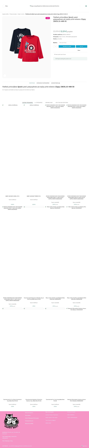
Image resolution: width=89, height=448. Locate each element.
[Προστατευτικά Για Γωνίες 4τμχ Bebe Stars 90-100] (55, 353)
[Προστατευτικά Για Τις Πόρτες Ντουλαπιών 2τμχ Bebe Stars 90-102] (12, 353)
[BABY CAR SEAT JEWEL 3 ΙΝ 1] (12, 149)
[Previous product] (83, 14)
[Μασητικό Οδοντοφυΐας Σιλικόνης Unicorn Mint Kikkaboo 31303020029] (76, 353)
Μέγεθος (55, 42)
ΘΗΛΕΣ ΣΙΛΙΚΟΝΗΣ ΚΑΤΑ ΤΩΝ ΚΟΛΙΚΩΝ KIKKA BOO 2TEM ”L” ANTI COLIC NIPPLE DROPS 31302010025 (55, 197)
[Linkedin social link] (85, 50)
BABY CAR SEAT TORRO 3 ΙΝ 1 (34, 196)
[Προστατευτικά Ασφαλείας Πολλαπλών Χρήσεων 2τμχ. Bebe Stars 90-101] (34, 353)
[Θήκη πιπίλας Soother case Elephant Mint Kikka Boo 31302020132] (76, 251)
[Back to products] (84, 14)
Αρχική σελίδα (5, 14)
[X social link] (82, 50)
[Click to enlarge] (4, 75)
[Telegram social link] (86, 50)
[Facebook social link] (81, 50)
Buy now (81, 46)
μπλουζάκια (59, 38)
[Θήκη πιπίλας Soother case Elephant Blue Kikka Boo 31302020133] (55, 251)
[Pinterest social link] (84, 50)
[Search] (78, 6)
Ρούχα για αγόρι (13, 14)
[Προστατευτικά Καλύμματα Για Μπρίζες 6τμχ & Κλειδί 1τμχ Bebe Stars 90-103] (34, 251)
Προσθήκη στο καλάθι (67, 46)
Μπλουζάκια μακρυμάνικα (71, 36)
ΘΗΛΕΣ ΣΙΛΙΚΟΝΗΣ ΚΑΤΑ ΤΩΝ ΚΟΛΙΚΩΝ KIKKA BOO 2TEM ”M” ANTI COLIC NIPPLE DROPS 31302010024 (76, 197)
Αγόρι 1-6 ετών (21, 14)
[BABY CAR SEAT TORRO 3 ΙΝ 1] (34, 149)
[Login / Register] (82, 6)
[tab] (32, 83)
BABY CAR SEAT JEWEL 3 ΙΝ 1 (12, 196)
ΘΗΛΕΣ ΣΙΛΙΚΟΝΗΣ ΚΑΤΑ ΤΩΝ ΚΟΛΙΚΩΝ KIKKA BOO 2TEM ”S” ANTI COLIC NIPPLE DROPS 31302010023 (12, 299)
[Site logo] (44, 6)
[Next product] (86, 14)
